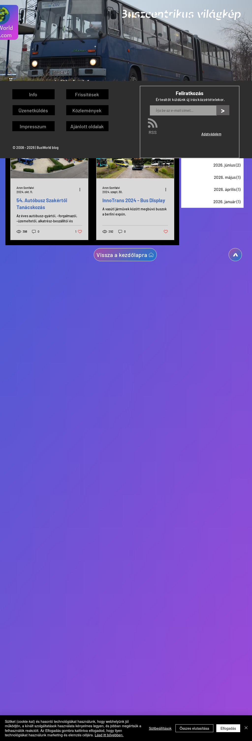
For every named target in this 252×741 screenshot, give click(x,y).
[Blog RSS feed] (153, 123)
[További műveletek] (81, 189)
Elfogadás (228, 728)
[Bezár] (246, 728)
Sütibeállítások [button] (160, 728)
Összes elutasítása (194, 728)
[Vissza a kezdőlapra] (235, 254)
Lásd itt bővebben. (109, 734)
